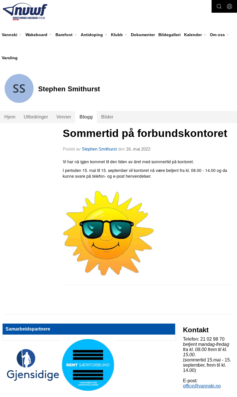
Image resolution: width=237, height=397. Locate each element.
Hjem (9, 116)
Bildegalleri (169, 34)
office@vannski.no (202, 385)
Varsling (10, 57)
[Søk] (219, 6)
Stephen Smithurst (99, 148)
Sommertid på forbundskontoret (145, 133)
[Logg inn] (229, 6)
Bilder (107, 116)
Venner (63, 116)
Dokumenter (143, 34)
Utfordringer (36, 116)
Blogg (86, 116)
